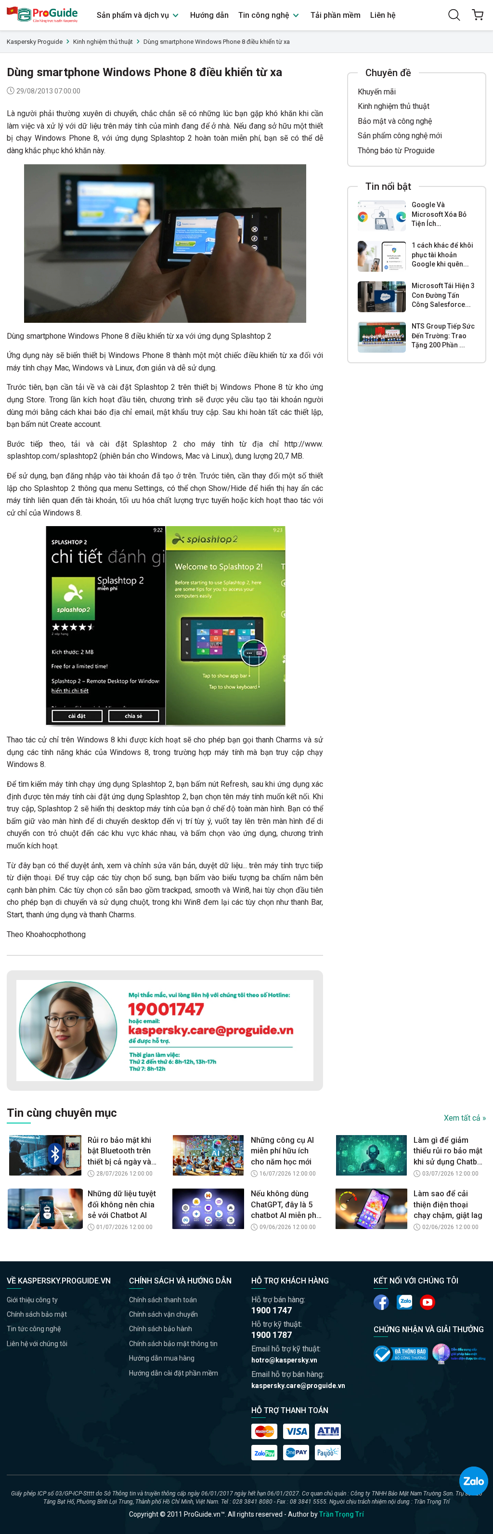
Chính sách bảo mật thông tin (173, 1344)
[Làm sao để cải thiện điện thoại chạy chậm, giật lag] (371, 1209)
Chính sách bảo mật (37, 1314)
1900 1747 (271, 1310)
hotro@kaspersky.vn (284, 1360)
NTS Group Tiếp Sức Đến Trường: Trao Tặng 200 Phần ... (443, 335)
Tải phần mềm (336, 15)
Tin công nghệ (264, 15)
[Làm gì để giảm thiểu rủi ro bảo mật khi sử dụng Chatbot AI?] (371, 1155)
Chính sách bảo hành (160, 1329)
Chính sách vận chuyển (163, 1314)
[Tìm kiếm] (454, 15)
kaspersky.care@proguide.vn (298, 1385)
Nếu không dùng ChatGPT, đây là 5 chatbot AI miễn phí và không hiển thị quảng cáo (284, 1205)
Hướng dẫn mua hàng (162, 1358)
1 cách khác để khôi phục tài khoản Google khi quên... (442, 254)
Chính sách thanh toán (163, 1300)
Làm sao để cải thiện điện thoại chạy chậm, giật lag (448, 1204)
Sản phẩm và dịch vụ (134, 15)
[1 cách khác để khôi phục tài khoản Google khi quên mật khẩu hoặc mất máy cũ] (382, 256)
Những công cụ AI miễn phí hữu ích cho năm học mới (282, 1151)
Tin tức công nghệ (34, 1329)
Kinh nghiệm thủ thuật (393, 106)
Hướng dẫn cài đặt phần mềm (173, 1373)
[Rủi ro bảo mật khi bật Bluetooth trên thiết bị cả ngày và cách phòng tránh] (45, 1155)
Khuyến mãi (377, 91)
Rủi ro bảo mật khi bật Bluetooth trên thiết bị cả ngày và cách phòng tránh (119, 1151)
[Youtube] (404, 1302)
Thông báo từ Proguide (396, 150)
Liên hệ (383, 15)
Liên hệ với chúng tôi (37, 1344)
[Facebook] (381, 1302)
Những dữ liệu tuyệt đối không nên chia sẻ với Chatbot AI (122, 1204)
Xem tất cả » (465, 1118)
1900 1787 (271, 1335)
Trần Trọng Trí (341, 1514)
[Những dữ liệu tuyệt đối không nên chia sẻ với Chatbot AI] (45, 1209)
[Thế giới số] (459, 1354)
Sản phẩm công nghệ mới (400, 135)
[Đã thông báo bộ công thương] (401, 1354)
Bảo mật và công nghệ (395, 121)
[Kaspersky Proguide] (42, 15)
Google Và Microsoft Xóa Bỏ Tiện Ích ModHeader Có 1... (441, 215)
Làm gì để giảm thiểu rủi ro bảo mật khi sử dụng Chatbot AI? (449, 1151)
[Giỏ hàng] (477, 15)
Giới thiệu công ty (32, 1300)
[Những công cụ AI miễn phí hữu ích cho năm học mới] (208, 1155)
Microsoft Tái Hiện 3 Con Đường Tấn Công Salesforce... (443, 295)
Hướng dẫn (209, 15)
